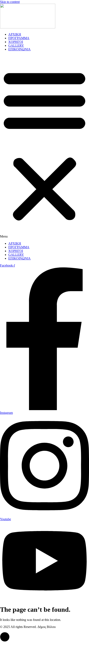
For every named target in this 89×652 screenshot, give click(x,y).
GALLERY (16, 45)
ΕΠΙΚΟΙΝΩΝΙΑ (19, 49)
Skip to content (10, 2)
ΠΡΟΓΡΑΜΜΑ (18, 38)
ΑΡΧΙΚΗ (14, 34)
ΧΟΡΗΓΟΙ (15, 42)
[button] (44, 146)
